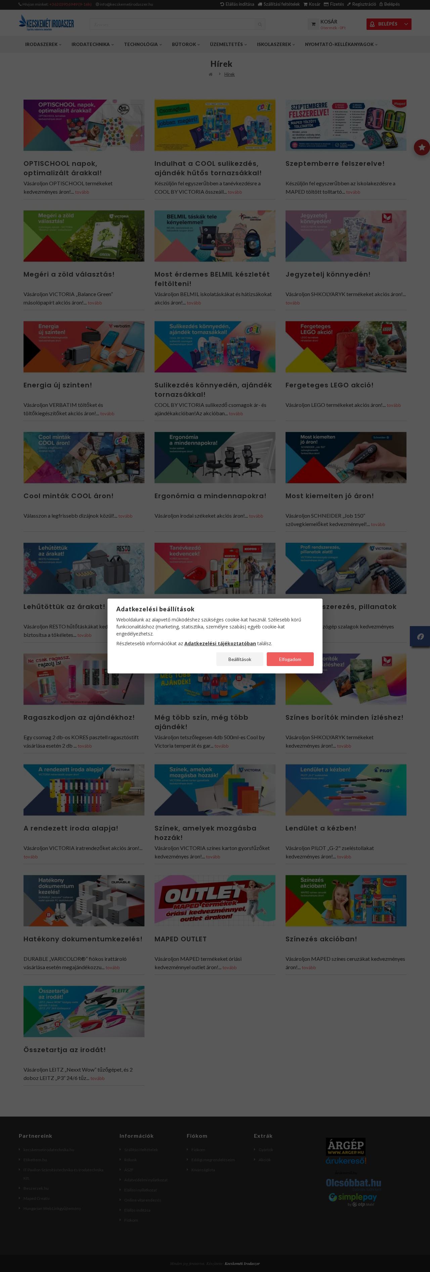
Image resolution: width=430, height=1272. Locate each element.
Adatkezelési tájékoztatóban (220, 643)
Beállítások (239, 659)
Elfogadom (290, 659)
